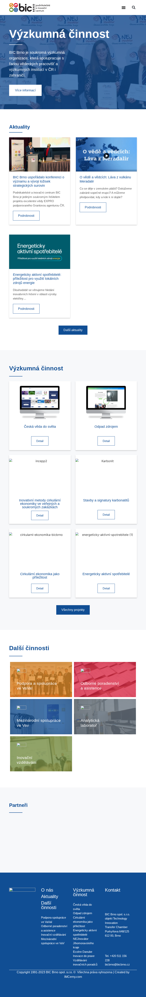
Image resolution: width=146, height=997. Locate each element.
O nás (47, 890)
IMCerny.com (73, 976)
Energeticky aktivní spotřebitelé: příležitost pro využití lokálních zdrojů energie (37, 279)
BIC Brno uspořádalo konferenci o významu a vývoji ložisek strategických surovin (38, 181)
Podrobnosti (26, 215)
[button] (124, 7)
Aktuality (49, 896)
